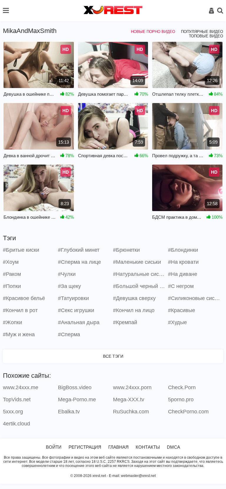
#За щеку (69, 286)
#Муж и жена (19, 334)
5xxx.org (13, 412)
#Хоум (11, 262)
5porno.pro (181, 399)
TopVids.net (17, 399)
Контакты (148, 447)
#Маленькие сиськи (137, 262)
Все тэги (113, 356)
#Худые (177, 322)
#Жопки (12, 322)
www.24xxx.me (20, 387)
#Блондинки (183, 250)
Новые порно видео (153, 31)
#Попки (12, 286)
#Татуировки (73, 298)
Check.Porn (182, 387)
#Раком (12, 274)
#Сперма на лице (79, 262)
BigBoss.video (75, 387)
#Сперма (69, 334)
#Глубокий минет (78, 250)
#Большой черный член (140, 286)
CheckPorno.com (188, 412)
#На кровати (183, 262)
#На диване (182, 274)
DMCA (173, 447)
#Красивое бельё (24, 298)
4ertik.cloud (16, 424)
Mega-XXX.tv (128, 399)
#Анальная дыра (78, 322)
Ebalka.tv (69, 412)
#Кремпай (125, 322)
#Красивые (181, 310)
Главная (118, 447)
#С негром (181, 286)
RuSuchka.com (131, 412)
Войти (54, 447)
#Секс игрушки (76, 310)
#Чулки (67, 274)
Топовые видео (206, 36)
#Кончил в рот (20, 310)
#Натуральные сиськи (140, 274)
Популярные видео (202, 31)
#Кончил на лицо (133, 310)
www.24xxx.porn (132, 387)
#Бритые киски (21, 250)
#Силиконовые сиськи (195, 298)
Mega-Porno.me (77, 399)
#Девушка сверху (134, 298)
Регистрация (85, 447)
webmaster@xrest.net (138, 476)
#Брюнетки (126, 250)
